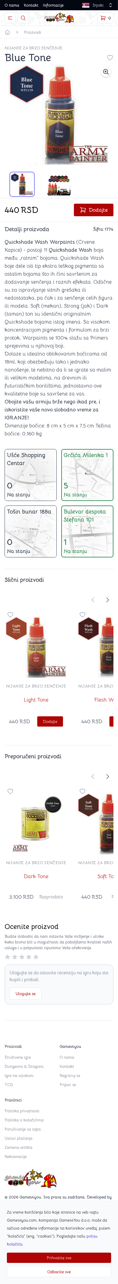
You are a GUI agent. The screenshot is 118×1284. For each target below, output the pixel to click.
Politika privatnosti (22, 1110)
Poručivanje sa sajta (23, 1129)
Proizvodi (32, 32)
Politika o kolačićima (24, 1120)
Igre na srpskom (19, 1075)
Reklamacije (16, 1156)
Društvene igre (18, 1057)
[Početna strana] (7, 32)
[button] (106, 72)
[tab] (22, 184)
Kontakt (31, 5)
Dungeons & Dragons (24, 1066)
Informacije (53, 5)
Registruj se (70, 1075)
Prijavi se (68, 1084)
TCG (9, 1084)
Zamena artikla (18, 1147)
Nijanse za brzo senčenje (33, 47)
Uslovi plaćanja (18, 1138)
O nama (12, 5)
